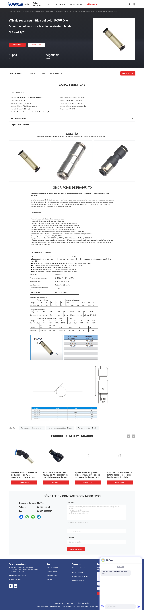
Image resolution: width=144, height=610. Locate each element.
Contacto (49, 579)
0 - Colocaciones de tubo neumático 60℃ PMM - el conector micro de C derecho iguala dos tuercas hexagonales (119, 477)
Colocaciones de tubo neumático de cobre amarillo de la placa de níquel (23, 474)
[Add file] (102, 606)
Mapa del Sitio (59, 603)
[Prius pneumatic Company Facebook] (11, 586)
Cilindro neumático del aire (79, 568)
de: (69, 527)
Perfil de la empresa (52, 567)
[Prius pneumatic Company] (15, 4)
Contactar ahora (76, 549)
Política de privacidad (83, 603)
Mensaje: (71, 502)
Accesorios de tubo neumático (33, 11)
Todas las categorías (78, 580)
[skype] (39, 517)
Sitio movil (70, 603)
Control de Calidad (52, 575)
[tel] (45, 517)
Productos (17, 11)
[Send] (138, 606)
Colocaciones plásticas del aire (31, 428)
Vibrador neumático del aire (80, 576)
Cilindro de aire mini (77, 572)
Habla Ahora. (17, 45)
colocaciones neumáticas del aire (60, 428)
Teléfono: (71, 538)
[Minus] (138, 560)
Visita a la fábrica (52, 571)
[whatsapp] (27, 517)
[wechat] (33, 517)
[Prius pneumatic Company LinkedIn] (15, 586)
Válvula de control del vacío (87, 428)
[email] (21, 517)
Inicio (10, 11)
